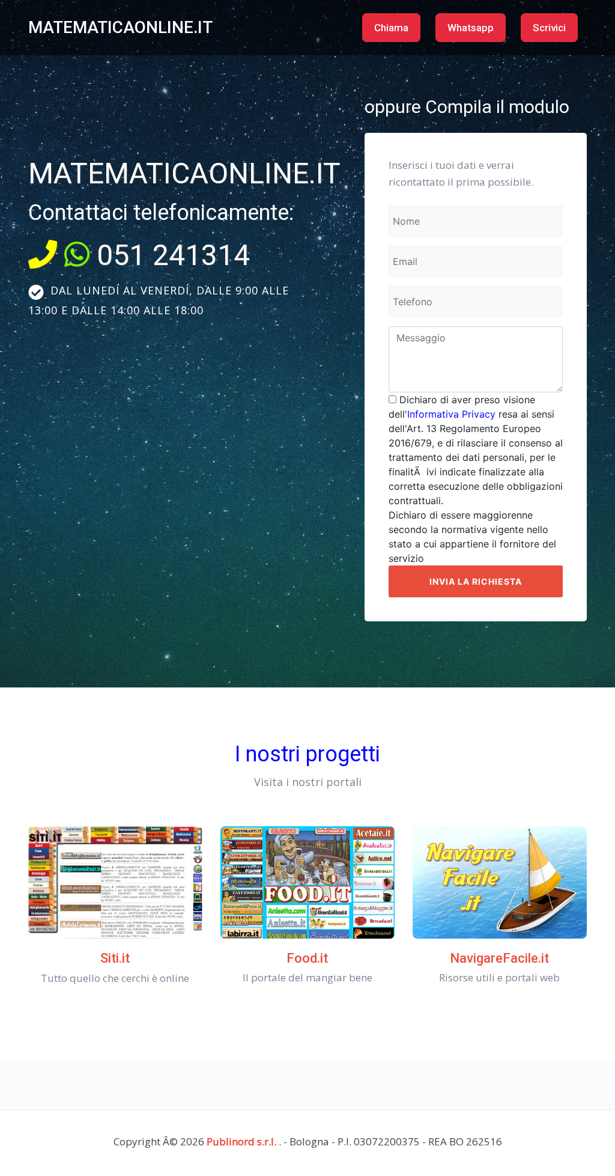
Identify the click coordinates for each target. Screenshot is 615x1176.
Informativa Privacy (451, 414)
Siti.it (115, 958)
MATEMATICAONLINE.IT (120, 27)
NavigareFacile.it (499, 958)
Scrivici (549, 28)
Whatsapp (470, 28)
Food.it (307, 958)
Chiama (391, 28)
